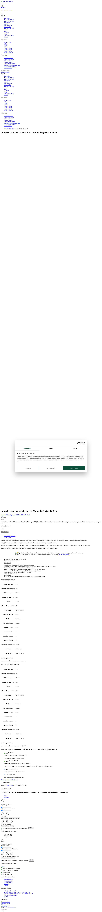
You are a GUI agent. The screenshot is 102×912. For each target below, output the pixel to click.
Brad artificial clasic (9, 21)
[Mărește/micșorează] (6, 909)
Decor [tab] (5, 795)
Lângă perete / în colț (14, 818)
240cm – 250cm (8, 49)
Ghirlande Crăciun (8, 60)
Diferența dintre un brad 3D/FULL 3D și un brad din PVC (18, 893)
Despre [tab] (75, 448)
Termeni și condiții (8, 882)
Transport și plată (8, 881)
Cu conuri (6, 32)
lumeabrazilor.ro (12, 907)
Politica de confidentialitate (10, 895)
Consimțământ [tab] (27, 448)
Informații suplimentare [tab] (9, 536)
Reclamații (6, 884)
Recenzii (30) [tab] (7, 537)
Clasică (8, 858)
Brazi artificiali (10, 128)
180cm (5, 46)
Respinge (28, 468)
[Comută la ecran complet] (4, 909)
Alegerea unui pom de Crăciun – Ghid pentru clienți (17, 892)
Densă (13, 858)
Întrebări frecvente (8, 879)
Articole (6, 896)
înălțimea (3, 526)
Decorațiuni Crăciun (9, 59)
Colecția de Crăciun (9, 35)
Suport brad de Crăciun (10, 66)
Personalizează (50, 468)
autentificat (10, 785)
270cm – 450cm (8, 51)
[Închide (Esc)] (1, 909)
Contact (6, 885)
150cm (5, 45)
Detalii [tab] (51, 448)
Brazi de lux (7, 18)
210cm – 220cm (8, 48)
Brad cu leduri (7, 27)
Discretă (3, 858)
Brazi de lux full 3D (9, 19)
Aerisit (2, 825)
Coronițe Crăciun (8, 62)
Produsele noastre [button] (5, 72)
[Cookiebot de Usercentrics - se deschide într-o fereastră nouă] (78, 443)
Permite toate (74, 468)
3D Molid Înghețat (63, 554)
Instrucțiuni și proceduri (10, 890)
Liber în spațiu (4, 818)
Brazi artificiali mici (9, 28)
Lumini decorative (8, 58)
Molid (5, 34)
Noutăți (6, 37)
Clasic (7, 825)
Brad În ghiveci (8, 25)
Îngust (5, 30)
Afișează (3, 866)
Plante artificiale (8, 68)
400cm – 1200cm (8, 52)
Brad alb (6, 24)
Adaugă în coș (4, 531)
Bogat (5, 31)
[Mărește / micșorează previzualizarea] (31, 828)
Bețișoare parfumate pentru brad (12, 65)
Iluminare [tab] (6, 797)
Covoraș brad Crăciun (9, 63)
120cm (5, 44)
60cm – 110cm (7, 42)
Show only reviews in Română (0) (9, 779)
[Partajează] (3, 909)
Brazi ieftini (7, 22)
